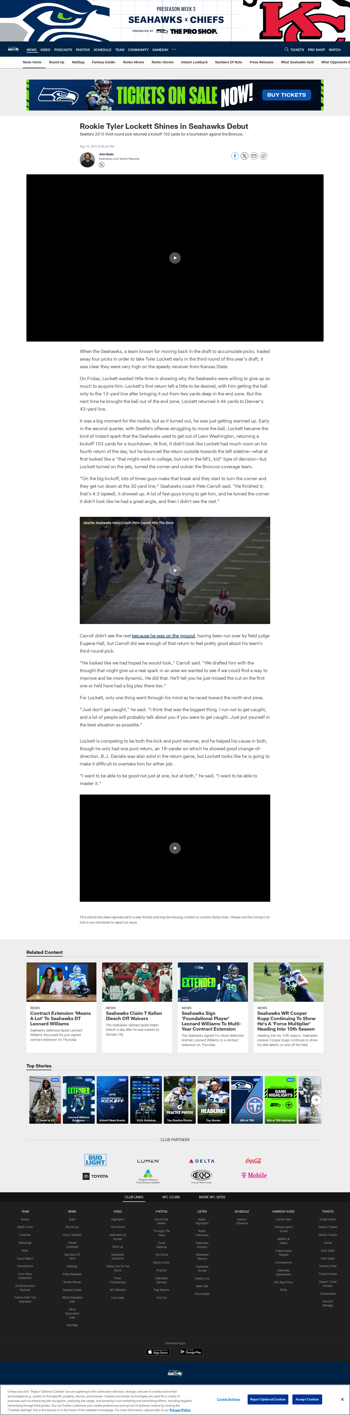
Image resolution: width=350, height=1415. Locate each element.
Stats (25, 1250)
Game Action (161, 1262)
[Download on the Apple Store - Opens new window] (157, 1352)
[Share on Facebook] (235, 158)
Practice (161, 1270)
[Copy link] (263, 156)
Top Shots (161, 1254)
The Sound (118, 1227)
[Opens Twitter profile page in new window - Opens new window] (102, 165)
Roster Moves (72, 1282)
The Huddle (202, 1293)
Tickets (328, 1211)
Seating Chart (328, 1266)
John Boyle (106, 154)
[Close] (342, 1399)
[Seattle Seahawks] (175, 1374)
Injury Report (25, 1258)
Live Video (117, 1297)
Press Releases (72, 1274)
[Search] (287, 49)
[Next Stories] (316, 1100)
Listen (202, 1211)
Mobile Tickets (328, 1234)
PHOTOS (161, 1211)
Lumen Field (283, 1219)
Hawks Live (202, 1278)
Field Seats (328, 1258)
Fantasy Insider (72, 1289)
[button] (175, 258)
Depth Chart (25, 1227)
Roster (25, 1219)
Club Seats (328, 1250)
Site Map (72, 1325)
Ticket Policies (328, 1273)
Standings (25, 1242)
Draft (72, 1219)
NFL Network (118, 1289)
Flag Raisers (161, 1289)
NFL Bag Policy (283, 1282)
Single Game (328, 1219)
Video (118, 1211)
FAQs (283, 1289)
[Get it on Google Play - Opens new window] (190, 1354)
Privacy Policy (180, 1410)
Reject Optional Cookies (268, 1399)
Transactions (25, 1266)
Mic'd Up (117, 1246)
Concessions (283, 1262)
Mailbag (72, 1266)
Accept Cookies (307, 1399)
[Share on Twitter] (244, 158)
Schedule (242, 1211)
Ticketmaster (328, 1293)
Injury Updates (72, 1234)
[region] (175, 1400)
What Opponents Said (72, 1313)
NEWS (72, 1211)
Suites (328, 1242)
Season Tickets (327, 1227)
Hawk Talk (202, 1286)
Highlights (117, 1219)
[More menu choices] (174, 49)
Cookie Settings (228, 1399)
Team (25, 1211)
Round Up (72, 1227)
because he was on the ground (163, 635)
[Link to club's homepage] (13, 49)
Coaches (25, 1234)
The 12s (161, 1297)
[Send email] (254, 158)
